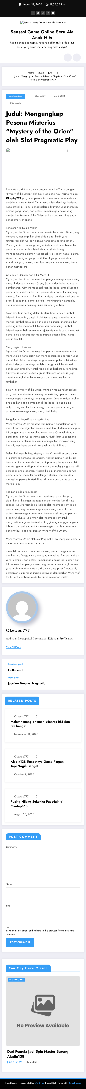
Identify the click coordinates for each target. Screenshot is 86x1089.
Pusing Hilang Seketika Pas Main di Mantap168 (37, 803)
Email (9, 905)
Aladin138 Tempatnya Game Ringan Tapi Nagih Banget (37, 763)
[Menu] (7, 57)
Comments (11, 847)
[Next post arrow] (77, 683)
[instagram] (48, 13)
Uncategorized (15, 95)
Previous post (15, 664)
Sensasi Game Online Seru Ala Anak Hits (42, 35)
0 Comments (15, 102)
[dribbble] (43, 13)
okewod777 (40, 95)
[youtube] (53, 13)
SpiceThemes (75, 1077)
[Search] (68, 58)
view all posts (13, 647)
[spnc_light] (77, 58)
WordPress (39, 1077)
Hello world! (16, 670)
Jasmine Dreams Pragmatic (26, 683)
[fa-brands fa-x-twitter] (38, 13)
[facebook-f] (33, 13)
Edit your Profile (57, 638)
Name (9, 884)
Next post (13, 677)
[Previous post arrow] (77, 667)
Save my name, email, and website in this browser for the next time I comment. (41, 932)
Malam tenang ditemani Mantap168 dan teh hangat (40, 724)
